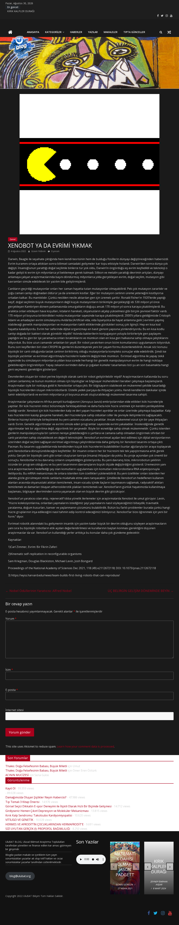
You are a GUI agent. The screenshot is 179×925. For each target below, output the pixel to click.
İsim (9, 670)
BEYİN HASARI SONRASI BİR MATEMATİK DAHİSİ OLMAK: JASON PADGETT (125, 853)
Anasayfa (33, 32)
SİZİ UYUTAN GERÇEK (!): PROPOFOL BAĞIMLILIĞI (37, 829)
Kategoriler (53, 32)
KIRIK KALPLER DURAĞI (20, 11)
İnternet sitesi (14, 710)
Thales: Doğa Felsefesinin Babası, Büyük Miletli (36, 766)
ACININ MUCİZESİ (17, 775)
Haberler (76, 32)
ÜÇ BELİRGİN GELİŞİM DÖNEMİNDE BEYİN (141, 591)
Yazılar (93, 32)
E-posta (11, 690)
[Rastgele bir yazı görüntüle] (169, 32)
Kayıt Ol (10, 788)
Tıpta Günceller (134, 32)
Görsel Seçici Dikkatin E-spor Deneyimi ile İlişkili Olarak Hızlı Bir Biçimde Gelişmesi (58, 806)
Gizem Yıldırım (38, 251)
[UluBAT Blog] (10, 32)
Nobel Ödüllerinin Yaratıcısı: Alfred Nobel (38, 591)
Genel (13, 239)
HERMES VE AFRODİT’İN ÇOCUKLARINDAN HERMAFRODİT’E (44, 824)
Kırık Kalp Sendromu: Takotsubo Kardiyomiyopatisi (38, 815)
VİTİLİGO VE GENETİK (19, 820)
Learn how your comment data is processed (85, 746)
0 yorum (55, 251)
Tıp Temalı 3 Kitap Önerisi (22, 802)
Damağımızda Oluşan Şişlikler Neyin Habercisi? (35, 797)
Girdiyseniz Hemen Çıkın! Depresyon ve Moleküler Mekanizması (47, 811)
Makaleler (110, 32)
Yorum (10, 619)
